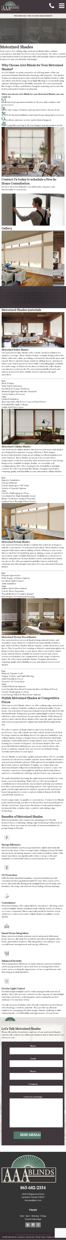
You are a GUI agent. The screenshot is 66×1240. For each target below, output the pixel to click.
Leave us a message (33, 1097)
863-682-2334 (33, 1188)
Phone (33, 1071)
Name (33, 1046)
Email (33, 1059)
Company (33, 1084)
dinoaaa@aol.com (33, 1200)
